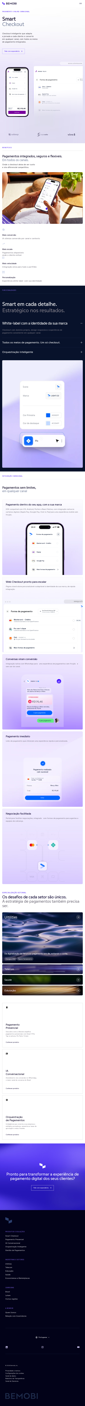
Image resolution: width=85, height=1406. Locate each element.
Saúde (7, 1274)
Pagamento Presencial (14, 1239)
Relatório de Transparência (14, 1378)
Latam (8, 1295)
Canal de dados (10, 1376)
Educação (9, 1271)
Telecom (8, 1267)
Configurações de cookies (14, 1373)
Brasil (7, 1292)
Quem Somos (10, 1312)
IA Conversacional (12, 1243)
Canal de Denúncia (11, 1381)
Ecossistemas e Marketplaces (17, 1278)
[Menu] (80, 3)
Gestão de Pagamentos (15, 1250)
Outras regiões (11, 1299)
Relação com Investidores (15, 1316)
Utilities (8, 1264)
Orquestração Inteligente (15, 1246)
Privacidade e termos (12, 1371)
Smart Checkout (11, 1236)
